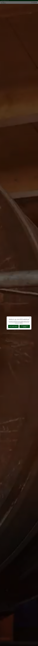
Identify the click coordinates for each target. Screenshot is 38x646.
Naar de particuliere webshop (24, 326)
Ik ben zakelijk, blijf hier (13, 326)
